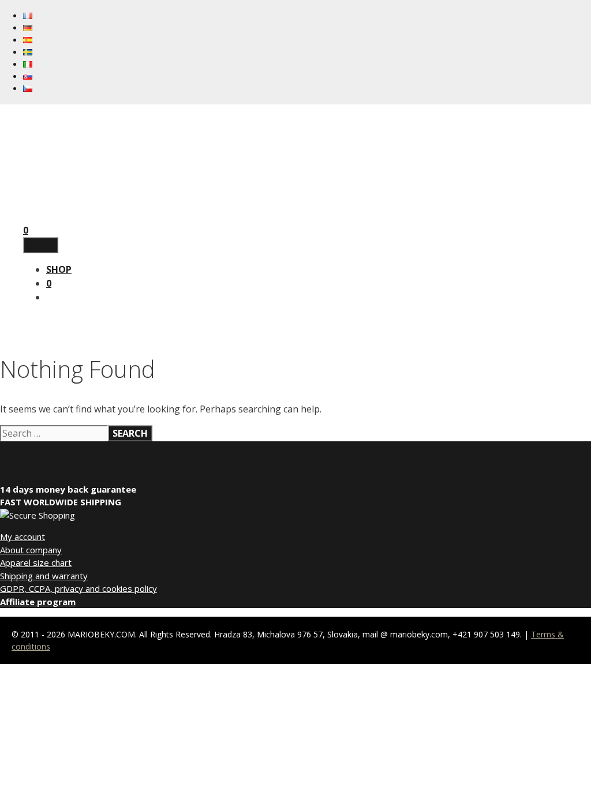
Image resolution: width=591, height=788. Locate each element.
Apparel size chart (36, 562)
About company (31, 550)
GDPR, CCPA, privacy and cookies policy (78, 588)
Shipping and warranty (44, 575)
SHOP (59, 269)
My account (22, 536)
